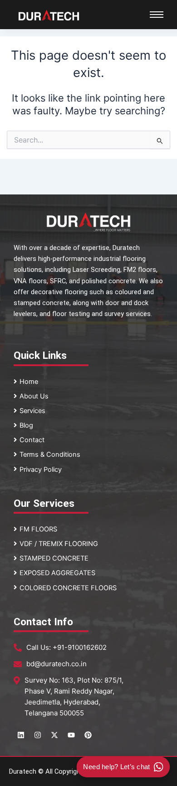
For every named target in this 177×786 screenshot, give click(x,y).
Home (29, 382)
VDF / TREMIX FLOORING (59, 544)
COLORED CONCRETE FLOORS (68, 588)
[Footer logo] (88, 221)
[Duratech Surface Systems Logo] (49, 15)
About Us (34, 396)
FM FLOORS (38, 529)
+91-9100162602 (80, 647)
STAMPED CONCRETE (54, 558)
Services (32, 411)
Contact (32, 440)
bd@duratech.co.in (56, 663)
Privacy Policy (41, 469)
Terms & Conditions (50, 454)
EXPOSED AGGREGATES (57, 573)
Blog (26, 425)
